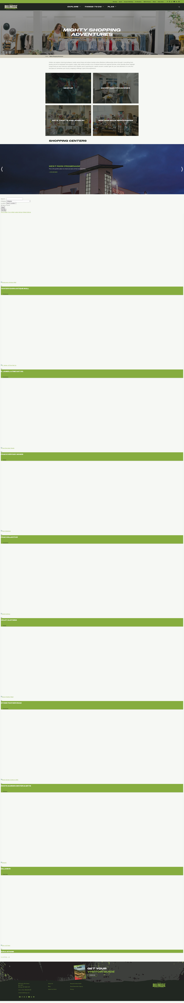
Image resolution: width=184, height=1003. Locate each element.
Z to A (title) (11, 212)
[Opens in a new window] (167, 1)
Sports (120, 1)
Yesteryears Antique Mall (15, 288)
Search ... (3, 199)
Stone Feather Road (11, 703)
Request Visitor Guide (75, 983)
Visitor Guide (161, 1)
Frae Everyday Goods (12, 454)
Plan (111, 7)
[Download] (80, 971)
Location (3, 203)
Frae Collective (9, 537)
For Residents (138, 1)
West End (5, 874)
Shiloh (4, 460)
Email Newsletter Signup (76, 986)
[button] (182, 169)
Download (92, 975)
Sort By (3, 210)
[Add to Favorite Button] (1, 534)
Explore (73, 7)
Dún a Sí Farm (7, 951)
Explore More (53, 172)
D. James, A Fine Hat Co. (12, 371)
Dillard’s (5, 869)
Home (46, 56)
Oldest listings (27, 212)
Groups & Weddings (128, 1)
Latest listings (18, 212)
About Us (50, 983)
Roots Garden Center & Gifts (16, 786)
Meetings (115, 1)
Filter (2, 207)
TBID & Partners (147, 1)
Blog (49, 986)
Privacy (72, 989)
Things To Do (93, 7)
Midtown (5, 791)
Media (154, 1)
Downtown (5, 294)
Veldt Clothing (9, 620)
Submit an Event (52, 989)
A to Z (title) (4, 212)
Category (3, 201)
